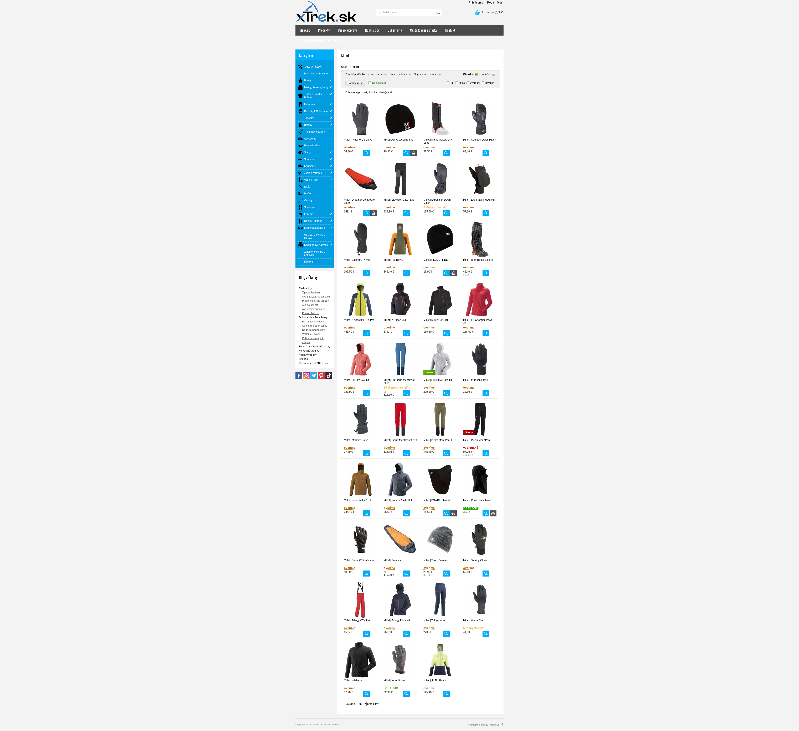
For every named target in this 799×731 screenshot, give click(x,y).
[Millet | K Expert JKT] (400, 316)
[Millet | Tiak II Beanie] (440, 557)
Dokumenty (395, 30)
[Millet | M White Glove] (360, 436)
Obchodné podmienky (314, 325)
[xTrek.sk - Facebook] (298, 378)
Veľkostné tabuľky (309, 350)
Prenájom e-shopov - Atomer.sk (484, 725)
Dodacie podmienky (313, 329)
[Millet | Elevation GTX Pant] (400, 196)
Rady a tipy (372, 30)
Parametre (355, 83)
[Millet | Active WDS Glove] (360, 136)
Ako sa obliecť (310, 305)
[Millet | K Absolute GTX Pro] (360, 316)
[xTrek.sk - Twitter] (313, 378)
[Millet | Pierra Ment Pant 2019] (400, 436)
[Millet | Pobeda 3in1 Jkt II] (400, 496)
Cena (379, 74)
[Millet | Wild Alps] (360, 677)
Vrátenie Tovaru (311, 334)
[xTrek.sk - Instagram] (306, 378)
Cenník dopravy (347, 30)
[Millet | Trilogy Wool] (440, 617)
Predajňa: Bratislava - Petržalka (320, 40)
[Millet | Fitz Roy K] (400, 256)
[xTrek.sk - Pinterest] (321, 378)
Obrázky (468, 74)
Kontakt (450, 30)
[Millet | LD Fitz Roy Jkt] (360, 376)
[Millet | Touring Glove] (479, 557)
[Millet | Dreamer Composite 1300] (360, 196)
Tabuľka (485, 74)
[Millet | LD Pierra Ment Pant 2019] (400, 376)
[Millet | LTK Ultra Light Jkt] (440, 376)
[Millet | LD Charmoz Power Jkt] (479, 316)
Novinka (489, 82)
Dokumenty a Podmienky (313, 317)
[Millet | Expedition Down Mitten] (440, 196)
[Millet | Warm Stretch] (479, 617)
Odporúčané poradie (425, 74)
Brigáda (303, 359)
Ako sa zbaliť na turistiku (316, 296)
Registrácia (494, 2)
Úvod (344, 66)
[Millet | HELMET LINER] (440, 256)
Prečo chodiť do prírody (315, 300)
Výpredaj (475, 82)
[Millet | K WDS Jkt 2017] (440, 316)
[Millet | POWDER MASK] (440, 496)
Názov (366, 74)
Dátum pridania (398, 74)
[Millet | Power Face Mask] (479, 496)
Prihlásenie (476, 2)
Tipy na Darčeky (311, 292)
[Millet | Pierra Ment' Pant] (479, 436)
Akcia (462, 82)
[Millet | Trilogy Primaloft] (400, 617)
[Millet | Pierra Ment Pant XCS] (440, 436)
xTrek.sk (305, 30)
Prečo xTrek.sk (310, 313)
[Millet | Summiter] (400, 557)
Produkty (324, 30)
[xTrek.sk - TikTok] (328, 378)
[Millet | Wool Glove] (400, 677)
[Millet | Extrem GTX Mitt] (360, 256)
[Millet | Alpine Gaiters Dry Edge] (440, 136)
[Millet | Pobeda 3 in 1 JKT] (360, 496)
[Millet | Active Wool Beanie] (400, 136)
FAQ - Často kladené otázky (314, 346)
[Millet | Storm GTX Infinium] (360, 557)
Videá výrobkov (307, 354)
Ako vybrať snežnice (313, 309)
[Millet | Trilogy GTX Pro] (360, 617)
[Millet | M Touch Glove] (479, 376)
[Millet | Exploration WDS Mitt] (479, 196)
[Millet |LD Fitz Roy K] (440, 677)
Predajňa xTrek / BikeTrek (313, 363)
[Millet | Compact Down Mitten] (479, 136)
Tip (452, 82)
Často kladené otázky (423, 30)
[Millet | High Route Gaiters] (479, 256)
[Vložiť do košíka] (413, 153)
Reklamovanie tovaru (314, 321)
